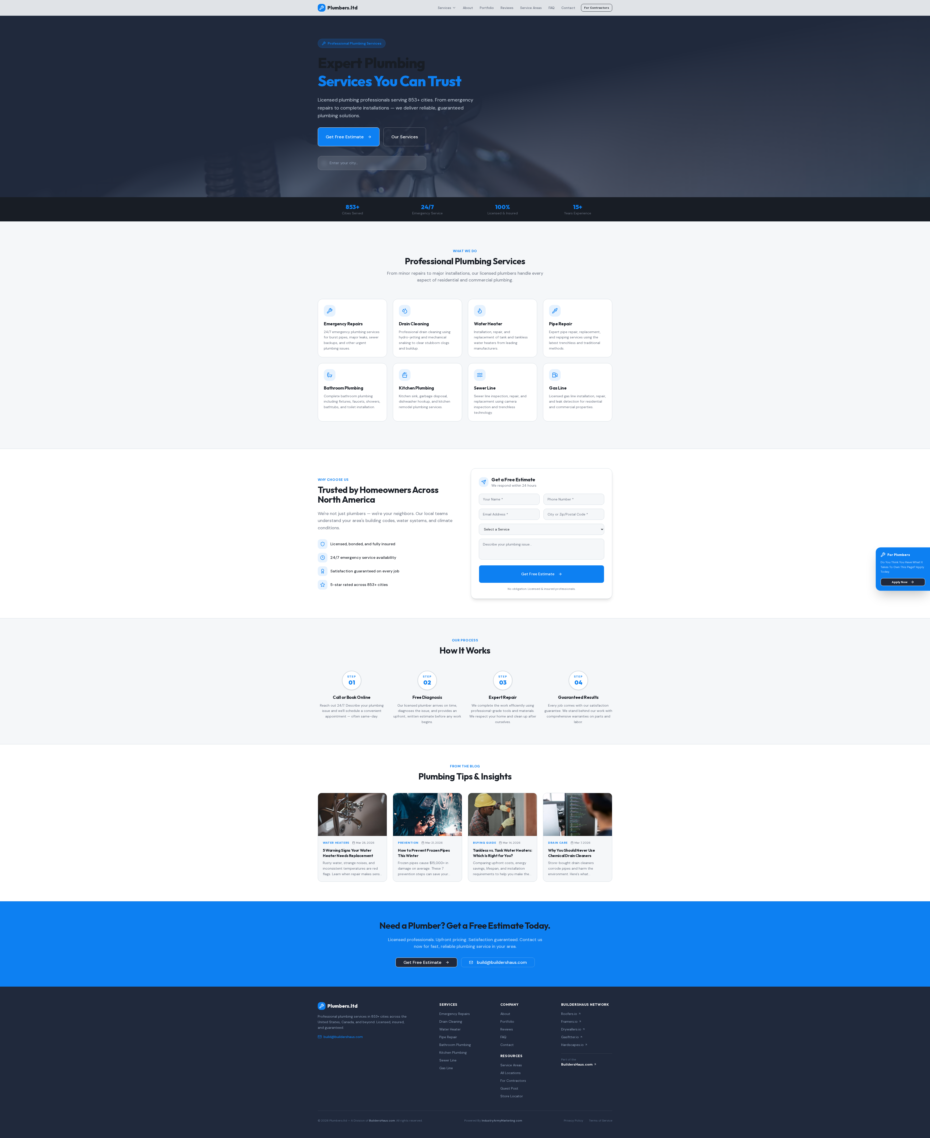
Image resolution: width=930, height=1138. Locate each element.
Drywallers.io (571, 1029)
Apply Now (899, 582)
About (468, 8)
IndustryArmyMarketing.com (502, 1120)
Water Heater (450, 1029)
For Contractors (596, 8)
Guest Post (509, 1088)
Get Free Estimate (345, 137)
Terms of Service (600, 1120)
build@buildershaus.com (502, 962)
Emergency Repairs (454, 1014)
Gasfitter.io (570, 1037)
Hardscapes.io (572, 1045)
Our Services (404, 137)
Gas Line (446, 1068)
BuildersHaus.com (577, 1064)
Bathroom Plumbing (455, 1045)
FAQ (552, 8)
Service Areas (531, 8)
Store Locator (511, 1096)
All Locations (510, 1073)
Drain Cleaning (450, 1021)
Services (444, 8)
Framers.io (569, 1021)
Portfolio (487, 8)
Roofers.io (569, 1014)
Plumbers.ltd (342, 8)
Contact (568, 8)
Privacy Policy (573, 1120)
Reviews (507, 8)
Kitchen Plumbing (453, 1052)
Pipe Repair (448, 1037)
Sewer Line (448, 1060)
